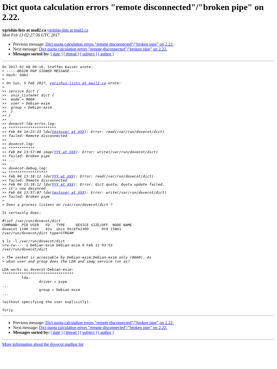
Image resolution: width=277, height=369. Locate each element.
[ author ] (106, 54)
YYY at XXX (65, 152)
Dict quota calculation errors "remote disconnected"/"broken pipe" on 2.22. (109, 44)
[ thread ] (71, 54)
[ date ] (56, 54)
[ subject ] (88, 54)
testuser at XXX (68, 132)
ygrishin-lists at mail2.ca (67, 30)
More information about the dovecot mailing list (42, 344)
